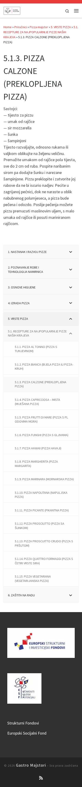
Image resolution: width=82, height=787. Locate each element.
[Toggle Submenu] (71, 252)
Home (7, 27)
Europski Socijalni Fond (26, 733)
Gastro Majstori (31, 765)
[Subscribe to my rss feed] (41, 778)
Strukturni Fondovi (23, 723)
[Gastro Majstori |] (11, 10)
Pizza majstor (39, 27)
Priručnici (20, 27)
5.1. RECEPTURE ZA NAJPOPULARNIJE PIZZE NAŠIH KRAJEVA (40, 32)
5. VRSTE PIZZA (61, 27)
